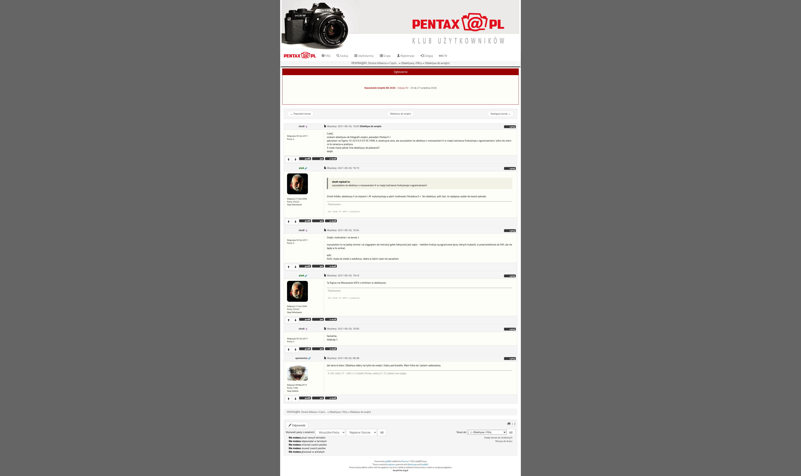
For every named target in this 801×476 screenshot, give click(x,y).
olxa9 (302, 126)
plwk (301, 168)
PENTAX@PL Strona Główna (369, 63)
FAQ (327, 55)
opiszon (391, 464)
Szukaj (343, 55)
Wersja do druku (503, 441)
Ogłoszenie (400, 71)
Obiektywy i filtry (411, 63)
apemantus (301, 358)
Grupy (387, 55)
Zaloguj (428, 55)
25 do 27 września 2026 (424, 88)
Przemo (404, 461)
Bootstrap (412, 464)
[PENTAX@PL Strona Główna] (400, 25)
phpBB (388, 461)
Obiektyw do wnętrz (437, 63)
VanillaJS (424, 464)
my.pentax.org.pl (400, 470)
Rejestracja (407, 55)
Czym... (393, 63)
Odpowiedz (298, 425)
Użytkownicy (365, 55)
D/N (444, 55)
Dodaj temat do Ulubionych (498, 437)
